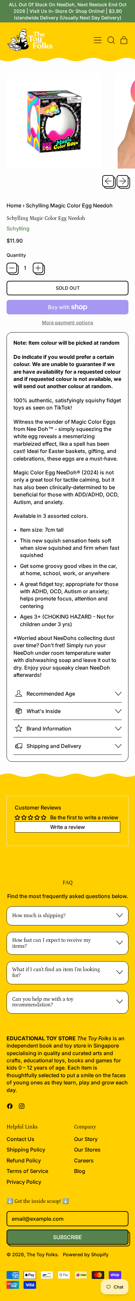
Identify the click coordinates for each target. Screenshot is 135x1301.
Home (14, 205)
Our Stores (87, 1149)
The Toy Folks (42, 1254)
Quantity (16, 255)
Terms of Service (27, 1171)
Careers (84, 1160)
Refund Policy (24, 1160)
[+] (38, 268)
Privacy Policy (24, 1182)
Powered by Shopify (85, 1254)
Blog (79, 1171)
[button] (110, 40)
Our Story (86, 1139)
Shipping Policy (26, 1149)
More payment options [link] (67, 322)
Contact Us (20, 1139)
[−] (12, 268)
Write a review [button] (67, 827)
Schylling (18, 228)
